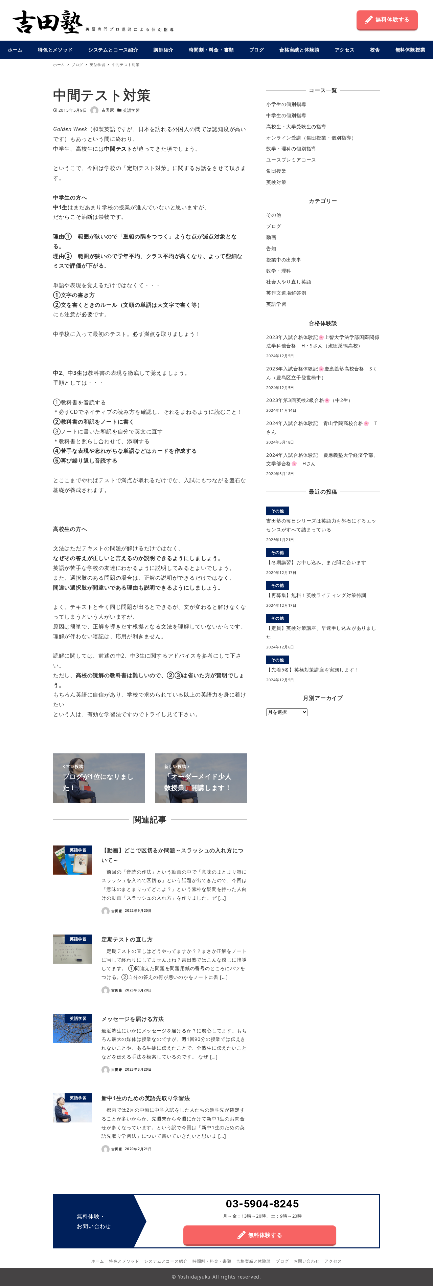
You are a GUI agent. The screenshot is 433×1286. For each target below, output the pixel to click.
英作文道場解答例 (286, 293)
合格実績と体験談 (253, 1261)
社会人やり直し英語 (288, 282)
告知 (271, 248)
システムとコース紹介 (165, 1261)
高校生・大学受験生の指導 (296, 126)
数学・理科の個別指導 (291, 149)
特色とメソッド (124, 1261)
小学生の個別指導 (286, 104)
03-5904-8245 (262, 1204)
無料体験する (392, 19)
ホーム (97, 1261)
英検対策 (276, 182)
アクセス (333, 1261)
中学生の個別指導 (286, 115)
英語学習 (131, 110)
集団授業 (276, 171)
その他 (273, 215)
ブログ (273, 226)
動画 (271, 237)
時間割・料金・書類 (211, 1261)
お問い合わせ (307, 1261)
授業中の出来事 (283, 259)
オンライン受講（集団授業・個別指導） (311, 137)
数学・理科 (278, 270)
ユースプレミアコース (291, 159)
